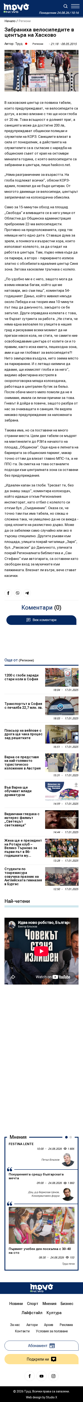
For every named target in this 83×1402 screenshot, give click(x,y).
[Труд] (41, 1288)
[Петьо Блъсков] (67, 1160)
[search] (65, 6)
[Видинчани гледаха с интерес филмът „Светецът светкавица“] (62, 819)
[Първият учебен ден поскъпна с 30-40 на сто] (41, 1225)
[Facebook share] (8, 593)
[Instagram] (53, 1376)
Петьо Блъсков (50, 1159)
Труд (19, 44)
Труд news (68, 1263)
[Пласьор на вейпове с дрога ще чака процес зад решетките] (62, 734)
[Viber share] (17, 593)
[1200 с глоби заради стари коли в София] (62, 677)
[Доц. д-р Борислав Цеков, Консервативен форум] (67, 1194)
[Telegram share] (27, 593)
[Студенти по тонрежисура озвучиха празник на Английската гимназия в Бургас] (62, 876)
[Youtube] (41, 1376)
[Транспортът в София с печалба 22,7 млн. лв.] (62, 705)
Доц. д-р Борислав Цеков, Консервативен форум (43, 1194)
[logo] (16, 8)
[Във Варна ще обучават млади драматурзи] (62, 791)
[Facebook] (29, 1376)
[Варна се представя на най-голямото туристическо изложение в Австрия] (62, 762)
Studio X (51, 1397)
